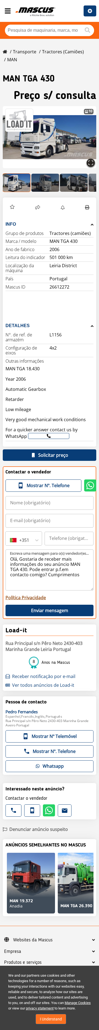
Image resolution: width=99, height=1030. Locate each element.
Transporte (24, 52)
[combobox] (10, 540)
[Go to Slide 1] (17, 183)
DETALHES (18, 325)
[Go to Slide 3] (74, 183)
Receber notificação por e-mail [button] (43, 676)
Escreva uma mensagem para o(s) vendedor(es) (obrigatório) (50, 553)
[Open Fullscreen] (91, 163)
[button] (49, 137)
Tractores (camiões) (63, 52)
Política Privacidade (26, 598)
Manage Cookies (78, 1003)
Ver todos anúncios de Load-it (43, 685)
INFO (11, 224)
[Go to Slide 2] (45, 183)
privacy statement (40, 1008)
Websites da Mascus (33, 940)
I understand (51, 1019)
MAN (12, 60)
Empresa (12, 951)
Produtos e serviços (23, 962)
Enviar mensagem (49, 610)
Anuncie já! (90, 10)
